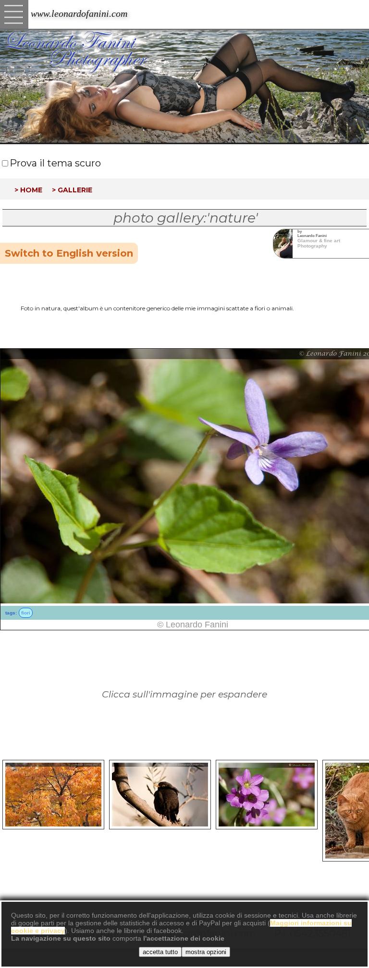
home (31, 189)
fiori (25, 612)
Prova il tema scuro (55, 163)
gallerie (75, 189)
